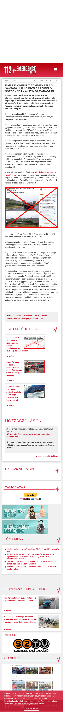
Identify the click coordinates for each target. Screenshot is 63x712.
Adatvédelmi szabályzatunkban (25, 704)
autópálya (26, 319)
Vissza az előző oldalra (48, 456)
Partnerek (10, 635)
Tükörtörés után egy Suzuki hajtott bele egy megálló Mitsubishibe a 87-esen (20, 599)
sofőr (9, 319)
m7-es (17, 319)
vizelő (44, 316)
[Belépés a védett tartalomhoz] (31, 527)
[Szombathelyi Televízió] (31, 645)
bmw (37, 316)
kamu (19, 316)
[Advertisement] (31, 31)
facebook (28, 316)
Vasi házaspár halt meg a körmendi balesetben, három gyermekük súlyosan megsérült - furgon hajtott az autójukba (20, 619)
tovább (11, 356)
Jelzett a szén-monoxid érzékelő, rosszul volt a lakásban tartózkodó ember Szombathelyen (31, 563)
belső (35, 319)
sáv (42, 319)
